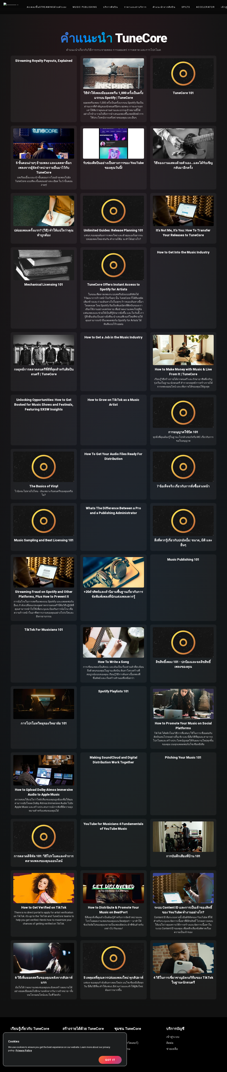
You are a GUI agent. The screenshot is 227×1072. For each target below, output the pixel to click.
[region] (65, 1049)
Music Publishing (85, 7)
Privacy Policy (24, 1050)
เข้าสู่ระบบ (172, 1037)
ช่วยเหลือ (172, 1049)
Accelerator (205, 7)
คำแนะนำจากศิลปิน (164, 7)
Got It (110, 1060)
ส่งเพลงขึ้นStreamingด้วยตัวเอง (47, 7)
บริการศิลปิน (110, 7)
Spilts (186, 7)
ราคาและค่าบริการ (135, 7)
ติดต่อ (169, 1043)
